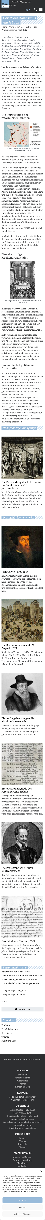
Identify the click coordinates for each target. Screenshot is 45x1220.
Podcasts (22, 1144)
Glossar (5, 1001)
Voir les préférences (22, 1214)
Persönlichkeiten (10, 1029)
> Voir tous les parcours (22, 1099)
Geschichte (26, 27)
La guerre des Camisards (22, 1119)
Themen (5, 1036)
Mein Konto (22, 1163)
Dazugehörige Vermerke (13, 994)
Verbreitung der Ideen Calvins (16, 971)
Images (22, 1138)
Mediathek (23, 1166)
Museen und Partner (22, 1157)
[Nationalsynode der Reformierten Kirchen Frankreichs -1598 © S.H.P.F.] (22, 280)
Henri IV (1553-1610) (22, 1113)
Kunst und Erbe (9, 1040)
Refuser (22, 1207)
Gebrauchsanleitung (22, 1160)
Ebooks (22, 1147)
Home (4, 27)
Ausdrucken (24, 1009)
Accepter (22, 1200)
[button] (41, 1171)
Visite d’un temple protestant (22, 1096)
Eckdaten (6, 1025)
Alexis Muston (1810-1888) (22, 1110)
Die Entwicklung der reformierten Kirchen (22, 975)
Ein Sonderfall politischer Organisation (20, 983)
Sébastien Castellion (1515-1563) (22, 1116)
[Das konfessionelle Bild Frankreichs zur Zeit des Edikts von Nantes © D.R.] (22, 134)
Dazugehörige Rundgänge (14, 990)
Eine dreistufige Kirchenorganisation (19, 979)
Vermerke (14, 27)
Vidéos (22, 1141)
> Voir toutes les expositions (22, 1128)
